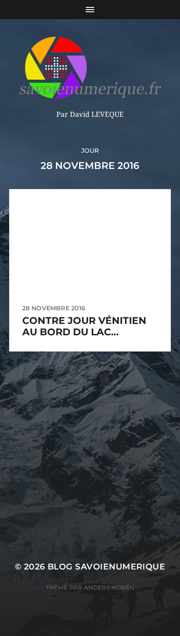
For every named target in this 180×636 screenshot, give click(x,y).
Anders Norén (109, 587)
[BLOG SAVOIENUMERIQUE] (90, 67)
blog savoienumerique (106, 567)
